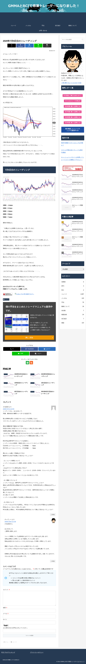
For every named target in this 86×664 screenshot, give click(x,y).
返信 (53, 514)
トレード (7, 299)
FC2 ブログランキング (8, 652)
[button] (47, 45)
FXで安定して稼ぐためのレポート (73, 95)
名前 (5, 607)
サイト (5, 619)
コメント (6, 589)
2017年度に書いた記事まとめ (72, 111)
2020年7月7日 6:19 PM (8, 409)
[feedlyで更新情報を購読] (27, 362)
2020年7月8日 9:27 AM (10, 521)
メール (6, 613)
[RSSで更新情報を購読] (31, 362)
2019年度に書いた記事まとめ (72, 122)
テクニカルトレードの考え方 (72, 101)
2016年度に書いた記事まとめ (72, 106)
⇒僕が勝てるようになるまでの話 (71, 82)
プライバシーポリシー (36, 652)
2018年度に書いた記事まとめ (72, 117)
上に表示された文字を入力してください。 (15, 628)
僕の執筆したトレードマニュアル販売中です (72, 129)
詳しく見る (29, 337)
